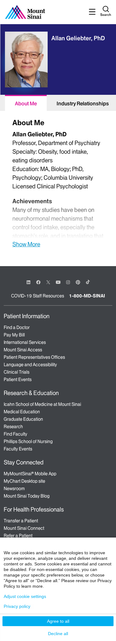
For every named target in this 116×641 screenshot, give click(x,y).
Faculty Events (18, 449)
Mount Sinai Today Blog (26, 496)
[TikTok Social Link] (88, 282)
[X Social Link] (48, 282)
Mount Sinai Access (23, 350)
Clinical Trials (16, 372)
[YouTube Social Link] (58, 282)
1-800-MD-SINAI (87, 296)
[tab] (26, 103)
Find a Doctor (17, 327)
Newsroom (14, 488)
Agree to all (58, 621)
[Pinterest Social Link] (78, 281)
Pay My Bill (14, 335)
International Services (25, 342)
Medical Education (22, 412)
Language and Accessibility (30, 364)
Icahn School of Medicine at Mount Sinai (42, 404)
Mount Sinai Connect (24, 528)
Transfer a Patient (21, 521)
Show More (26, 244)
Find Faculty (15, 434)
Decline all (58, 633)
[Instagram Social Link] (68, 282)
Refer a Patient (18, 535)
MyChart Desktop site (24, 481)
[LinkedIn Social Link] (28, 282)
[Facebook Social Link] (38, 282)
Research (13, 426)
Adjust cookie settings (25, 596)
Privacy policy (17, 606)
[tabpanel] (58, 182)
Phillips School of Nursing (28, 441)
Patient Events (18, 379)
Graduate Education (23, 419)
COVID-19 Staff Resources (37, 296)
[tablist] (58, 103)
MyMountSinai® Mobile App (30, 473)
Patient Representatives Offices (34, 357)
